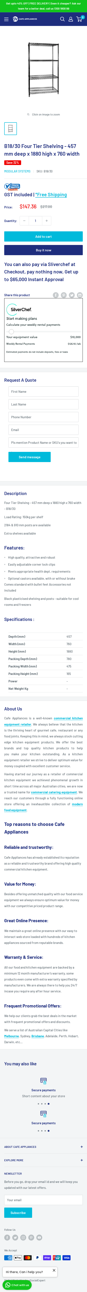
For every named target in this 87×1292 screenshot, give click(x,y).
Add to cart (43, 236)
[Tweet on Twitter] (72, 295)
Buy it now (43, 250)
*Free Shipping (51, 194)
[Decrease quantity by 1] (24, 220)
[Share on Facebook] (56, 295)
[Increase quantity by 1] (46, 220)
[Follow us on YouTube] (39, 1238)
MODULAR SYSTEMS (17, 171)
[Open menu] (6, 19)
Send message (30, 457)
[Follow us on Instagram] (23, 1238)
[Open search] (62, 19)
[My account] (71, 19)
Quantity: (10, 221)
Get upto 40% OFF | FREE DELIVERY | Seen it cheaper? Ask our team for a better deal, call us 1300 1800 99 (43, 6)
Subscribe (18, 1213)
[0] (79, 19)
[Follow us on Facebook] (7, 1238)
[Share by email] (80, 295)
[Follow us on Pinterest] (31, 1238)
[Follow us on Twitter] (15, 1238)
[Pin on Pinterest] (64, 295)
